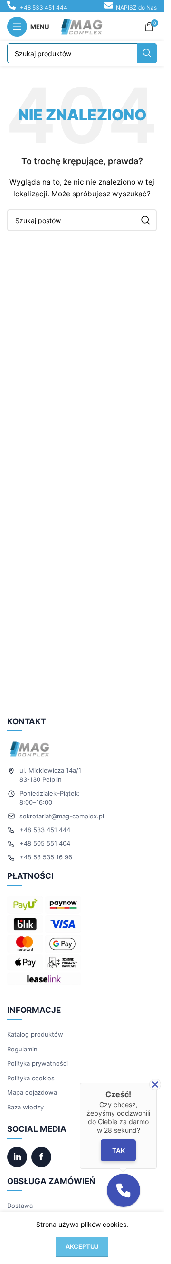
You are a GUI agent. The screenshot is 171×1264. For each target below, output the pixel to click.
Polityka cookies (31, 1078)
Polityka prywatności (37, 1063)
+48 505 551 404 (44, 843)
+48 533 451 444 (43, 7)
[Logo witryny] (82, 26)
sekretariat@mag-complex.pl (61, 816)
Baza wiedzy (25, 1107)
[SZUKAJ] (147, 53)
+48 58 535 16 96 (45, 857)
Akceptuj (82, 1246)
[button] (123, 1190)
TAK (118, 1151)
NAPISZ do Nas (136, 7)
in (17, 1157)
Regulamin (22, 1049)
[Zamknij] (155, 1084)
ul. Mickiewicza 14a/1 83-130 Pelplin (50, 775)
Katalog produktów (35, 1034)
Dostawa (20, 1205)
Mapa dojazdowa (32, 1092)
